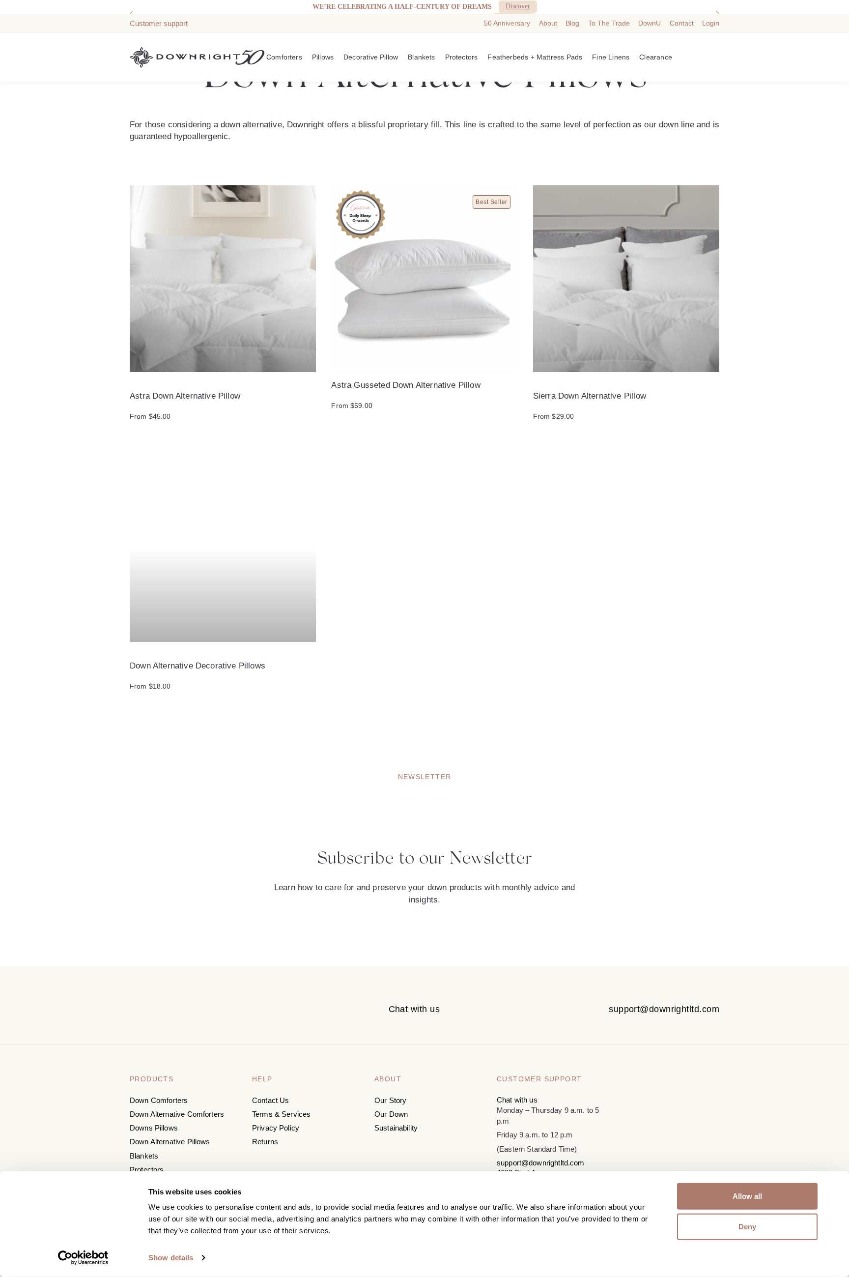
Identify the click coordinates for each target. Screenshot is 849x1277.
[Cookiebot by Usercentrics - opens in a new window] (83, 1257)
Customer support (159, 23)
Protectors (461, 57)
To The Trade (609, 23)
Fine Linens (610, 57)
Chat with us (414, 1009)
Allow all (747, 1196)
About (548, 23)
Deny (747, 1226)
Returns (265, 1141)
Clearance (655, 57)
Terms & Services (281, 1114)
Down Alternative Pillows (170, 1141)
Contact (682, 23)
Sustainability (396, 1128)
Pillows (323, 57)
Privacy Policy (275, 1128)
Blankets (421, 57)
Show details (170, 1257)
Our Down (391, 1114)
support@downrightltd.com (664, 1009)
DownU (649, 23)
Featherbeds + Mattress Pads (534, 57)
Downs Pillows (154, 1128)
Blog (572, 23)
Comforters (284, 57)
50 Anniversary (507, 23)
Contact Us (270, 1100)
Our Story (390, 1100)
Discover (518, 6)
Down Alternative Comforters (177, 1114)
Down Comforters (159, 1100)
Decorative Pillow (370, 57)
